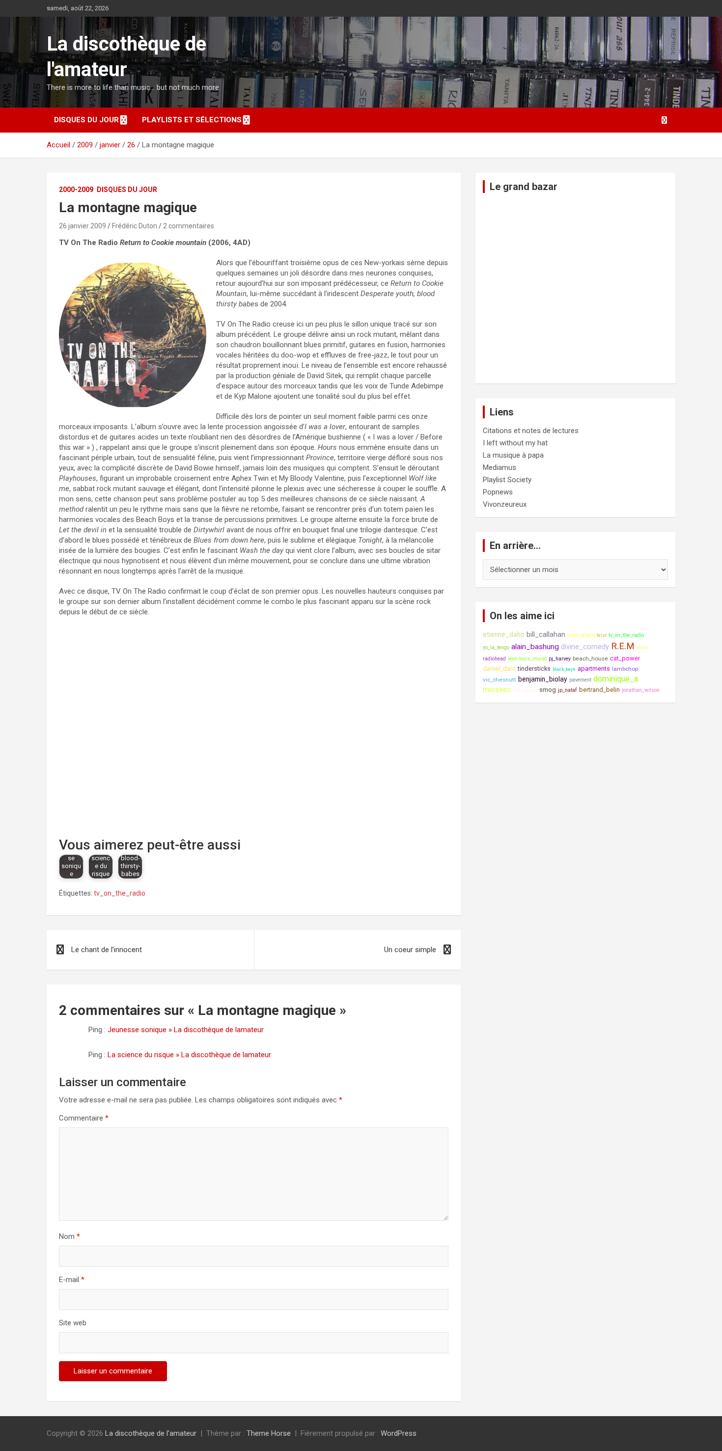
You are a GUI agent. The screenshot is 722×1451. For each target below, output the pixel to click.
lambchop (625, 668)
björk (642, 647)
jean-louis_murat (527, 659)
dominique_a (615, 679)
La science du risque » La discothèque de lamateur (189, 1054)
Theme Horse (269, 1433)
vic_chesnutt (499, 679)
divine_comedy (585, 647)
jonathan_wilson (641, 690)
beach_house (590, 658)
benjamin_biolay (542, 679)
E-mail (71, 1279)
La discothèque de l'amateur (150, 1433)
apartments (594, 668)
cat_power (625, 658)
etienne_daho (504, 634)
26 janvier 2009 (82, 226)
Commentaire (84, 1118)
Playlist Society (507, 479)
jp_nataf (567, 690)
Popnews (498, 492)
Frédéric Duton (134, 226)
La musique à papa (513, 455)
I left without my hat (515, 442)
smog (547, 689)
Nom (69, 1236)
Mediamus (499, 467)
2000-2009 (76, 189)
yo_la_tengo (496, 647)
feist (602, 635)
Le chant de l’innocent (106, 949)
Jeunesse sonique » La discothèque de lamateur (186, 1029)
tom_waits (581, 634)
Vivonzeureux (505, 504)
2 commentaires (188, 226)
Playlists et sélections (192, 119)
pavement (580, 680)
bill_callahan (546, 634)
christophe (525, 690)
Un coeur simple (410, 949)
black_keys (564, 669)
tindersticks (534, 668)
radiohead (494, 659)
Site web (72, 1322)
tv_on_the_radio (119, 893)
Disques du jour (86, 119)
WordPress (399, 1433)
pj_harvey (560, 659)
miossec (497, 689)
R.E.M (623, 646)
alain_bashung (535, 646)
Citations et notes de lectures (531, 430)
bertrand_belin (599, 689)
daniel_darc (499, 668)
